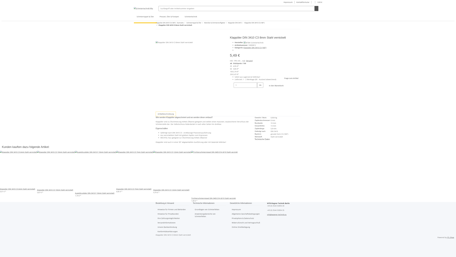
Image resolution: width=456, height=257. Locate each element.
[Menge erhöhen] (259, 90)
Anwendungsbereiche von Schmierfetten (205, 215)
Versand (249, 61)
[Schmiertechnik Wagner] (143, 8)
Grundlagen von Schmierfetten (207, 209)
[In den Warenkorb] (157, 34)
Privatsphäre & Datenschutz (243, 218)
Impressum (288, 2)
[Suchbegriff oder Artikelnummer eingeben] (316, 8)
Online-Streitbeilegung (241, 227)
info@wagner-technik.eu (277, 214)
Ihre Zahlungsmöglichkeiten (169, 218)
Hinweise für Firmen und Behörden (172, 209)
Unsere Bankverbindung (167, 227)
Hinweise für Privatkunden (168, 214)
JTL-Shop (450, 237)
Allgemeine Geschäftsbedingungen (246, 214)
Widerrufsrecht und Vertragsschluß (246, 223)
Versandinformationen (167, 223)
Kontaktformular (302, 2)
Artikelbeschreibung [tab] (166, 114)
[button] (313, 2)
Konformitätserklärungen (168, 231)
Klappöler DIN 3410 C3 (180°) (254, 48)
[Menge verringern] (232, 85)
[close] (157, 38)
